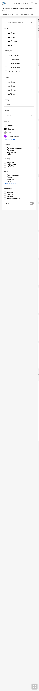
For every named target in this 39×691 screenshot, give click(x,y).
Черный (11, 129)
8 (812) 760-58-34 (22, 3)
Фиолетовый (13, 136)
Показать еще (10, 139)
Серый (10, 132)
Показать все (10, 183)
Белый (10, 125)
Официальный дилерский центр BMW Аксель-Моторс (18, 10)
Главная (5, 14)
